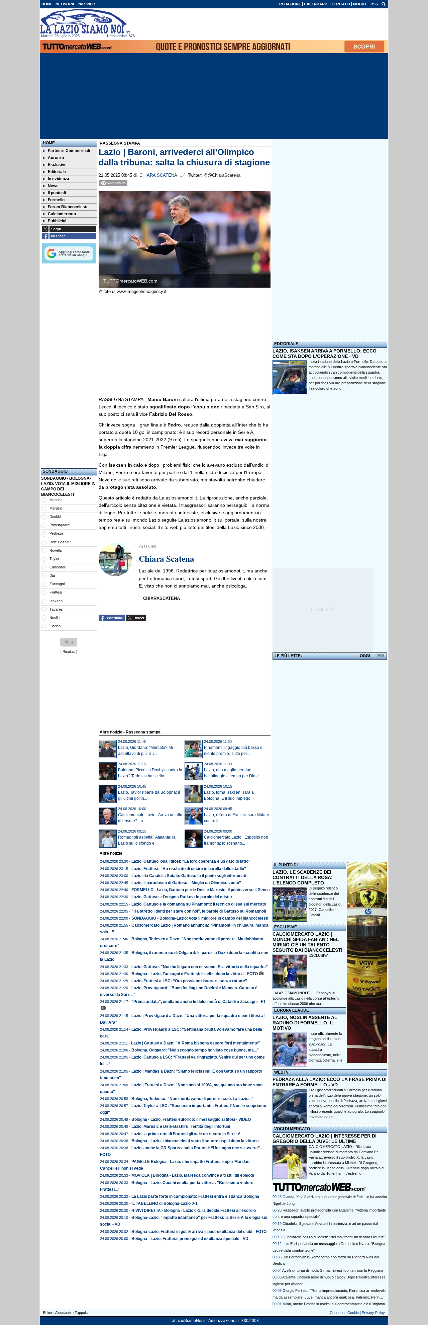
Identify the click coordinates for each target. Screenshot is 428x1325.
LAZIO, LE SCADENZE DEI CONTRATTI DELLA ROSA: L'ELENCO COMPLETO (303, 877)
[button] (69, 642)
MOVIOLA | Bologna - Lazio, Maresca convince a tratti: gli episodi (192, 1175)
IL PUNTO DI (286, 865)
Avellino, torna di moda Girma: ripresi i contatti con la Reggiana (332, 1270)
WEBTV (281, 1072)
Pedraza (56, 533)
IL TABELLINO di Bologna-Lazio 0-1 (164, 1203)
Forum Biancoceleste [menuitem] (68, 207)
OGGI (365, 655)
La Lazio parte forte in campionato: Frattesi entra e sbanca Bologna (195, 1196)
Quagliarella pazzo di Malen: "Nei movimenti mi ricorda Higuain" (334, 1237)
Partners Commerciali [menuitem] (69, 150)
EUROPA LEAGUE (291, 1010)
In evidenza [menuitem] (58, 178)
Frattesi (55, 592)
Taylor (54, 559)
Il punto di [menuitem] (57, 192)
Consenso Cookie (344, 1313)
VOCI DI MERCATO (292, 1128)
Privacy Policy (373, 1313)
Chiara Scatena (158, 175)
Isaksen (56, 601)
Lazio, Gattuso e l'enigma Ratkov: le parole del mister (181, 896)
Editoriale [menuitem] (57, 171)
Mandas (56, 500)
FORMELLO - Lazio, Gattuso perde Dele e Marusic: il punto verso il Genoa (200, 889)
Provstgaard (59, 525)
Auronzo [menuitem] (56, 157)
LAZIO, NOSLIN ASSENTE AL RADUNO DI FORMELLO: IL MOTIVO (305, 1023)
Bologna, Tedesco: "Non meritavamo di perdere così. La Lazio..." (192, 1098)
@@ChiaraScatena (221, 175)
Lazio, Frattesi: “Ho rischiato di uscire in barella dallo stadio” (188, 868)
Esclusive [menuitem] (57, 164)
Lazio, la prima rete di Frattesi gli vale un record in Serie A (186, 1134)
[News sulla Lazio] (85, 21)
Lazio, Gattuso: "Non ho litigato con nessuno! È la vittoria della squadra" (199, 966)
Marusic (56, 508)
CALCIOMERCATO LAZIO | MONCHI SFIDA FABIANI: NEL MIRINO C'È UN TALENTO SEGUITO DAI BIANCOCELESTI (307, 942)
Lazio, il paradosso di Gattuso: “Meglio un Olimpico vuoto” (186, 882)
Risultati (69, 651)
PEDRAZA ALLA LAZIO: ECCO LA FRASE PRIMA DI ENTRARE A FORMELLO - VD (330, 1082)
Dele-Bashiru (60, 542)
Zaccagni (57, 584)
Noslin (54, 618)
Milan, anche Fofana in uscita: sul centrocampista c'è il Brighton (334, 1304)
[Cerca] (384, 4)
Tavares (56, 609)
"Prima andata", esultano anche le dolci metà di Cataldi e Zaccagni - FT (198, 1001)
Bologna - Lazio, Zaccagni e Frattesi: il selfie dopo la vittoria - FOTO (194, 973)
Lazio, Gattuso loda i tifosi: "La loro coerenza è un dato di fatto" (190, 861)
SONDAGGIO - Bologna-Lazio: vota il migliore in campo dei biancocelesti (199, 918)
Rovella (55, 550)
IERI (380, 655)
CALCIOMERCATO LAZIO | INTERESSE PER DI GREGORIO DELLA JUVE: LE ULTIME (325, 1138)
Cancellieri (57, 567)
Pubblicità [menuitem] (57, 221)
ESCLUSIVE (285, 927)
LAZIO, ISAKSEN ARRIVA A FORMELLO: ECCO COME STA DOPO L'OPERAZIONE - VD (325, 353)
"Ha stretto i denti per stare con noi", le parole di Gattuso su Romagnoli (198, 911)
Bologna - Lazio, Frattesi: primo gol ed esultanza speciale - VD (189, 1238)
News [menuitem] (53, 185)
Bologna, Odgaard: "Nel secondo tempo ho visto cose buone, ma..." (195, 1050)
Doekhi (55, 517)
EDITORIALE (286, 343)
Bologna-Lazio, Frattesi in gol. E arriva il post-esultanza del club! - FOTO (198, 1231)
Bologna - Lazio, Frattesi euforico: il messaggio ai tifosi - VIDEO (191, 1119)
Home (49, 143)
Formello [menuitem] (56, 200)
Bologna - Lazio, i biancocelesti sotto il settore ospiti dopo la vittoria (195, 1141)
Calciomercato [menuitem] (62, 214)
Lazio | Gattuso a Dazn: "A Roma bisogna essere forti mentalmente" (195, 1043)
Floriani (55, 626)
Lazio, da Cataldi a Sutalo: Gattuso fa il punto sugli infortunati (188, 875)
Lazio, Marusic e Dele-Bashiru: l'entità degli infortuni (180, 1126)
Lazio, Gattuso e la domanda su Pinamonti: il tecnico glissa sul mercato (198, 904)
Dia (52, 575)
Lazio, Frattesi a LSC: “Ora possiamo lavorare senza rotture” (189, 981)
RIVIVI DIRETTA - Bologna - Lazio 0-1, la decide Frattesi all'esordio (193, 1210)
